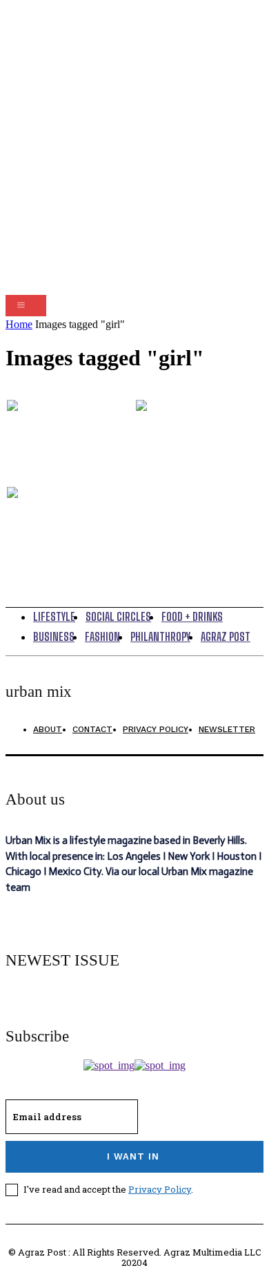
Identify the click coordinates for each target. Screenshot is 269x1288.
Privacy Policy (159, 1189)
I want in (133, 1156)
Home (19, 324)
